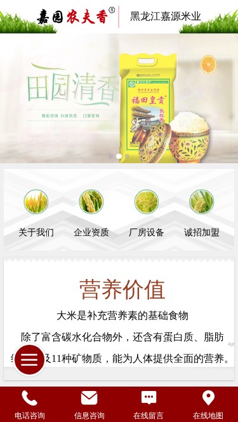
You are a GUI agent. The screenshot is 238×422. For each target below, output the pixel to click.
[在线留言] (149, 398)
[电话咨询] (30, 398)
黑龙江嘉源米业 (165, 16)
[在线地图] (208, 398)
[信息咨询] (89, 398)
